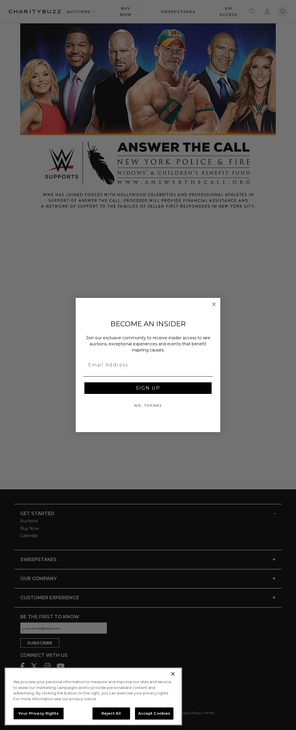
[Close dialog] (213, 304)
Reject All (111, 713)
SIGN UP (148, 388)
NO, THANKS (148, 405)
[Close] (172, 674)
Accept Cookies (154, 713)
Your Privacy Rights (38, 713)
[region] (93, 696)
